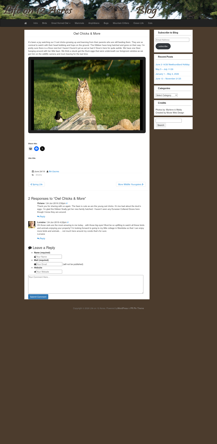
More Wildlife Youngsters (130, 184)
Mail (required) (41, 260)
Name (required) (42, 252)
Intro (36, 23)
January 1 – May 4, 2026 (167, 73)
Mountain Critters (121, 23)
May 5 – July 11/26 (164, 69)
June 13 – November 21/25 (168, 78)
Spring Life (37, 184)
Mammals (79, 23)
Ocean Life (138, 23)
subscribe (163, 46)
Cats (150, 23)
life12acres (54, 171)
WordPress (123, 308)
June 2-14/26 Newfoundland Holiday (173, 64)
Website (38, 267)
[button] (80, 122)
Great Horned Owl (60, 23)
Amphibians (93, 23)
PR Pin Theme (137, 308)
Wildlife (39, 175)
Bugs (106, 23)
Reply (42, 216)
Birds (44, 23)
